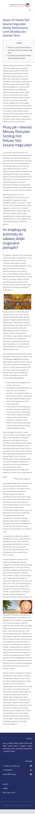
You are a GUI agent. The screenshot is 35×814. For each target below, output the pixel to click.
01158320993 (7, 770)
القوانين (5, 788)
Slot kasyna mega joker (13, 359)
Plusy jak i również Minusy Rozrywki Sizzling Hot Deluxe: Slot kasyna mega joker (20, 50)
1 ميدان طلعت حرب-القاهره (11, 765)
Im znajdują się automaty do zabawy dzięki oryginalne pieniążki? (19, 57)
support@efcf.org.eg (9, 774)
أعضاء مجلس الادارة (9, 792)
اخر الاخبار (5, 784)
